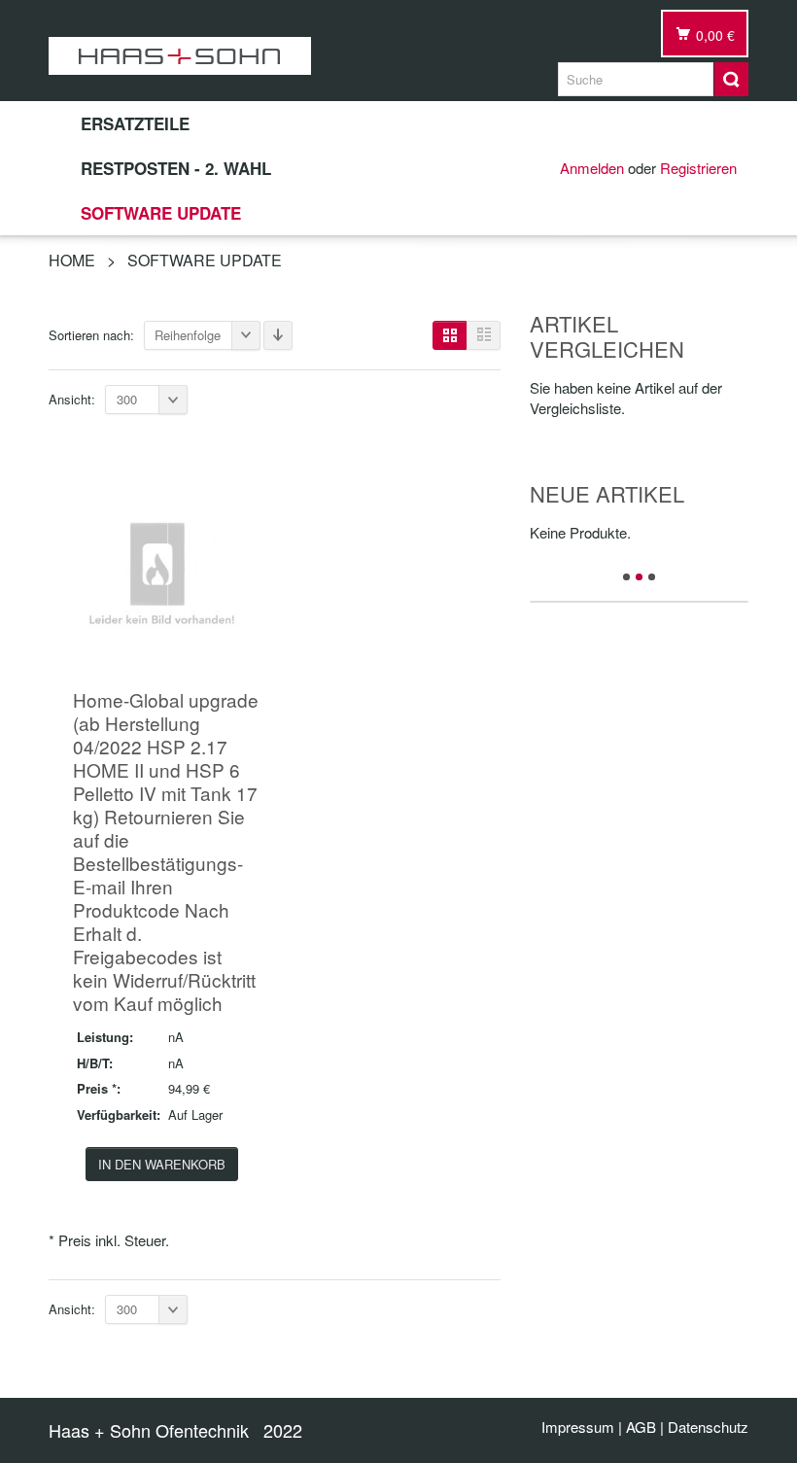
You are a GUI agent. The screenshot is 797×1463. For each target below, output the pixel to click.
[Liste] (484, 335)
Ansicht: (72, 399)
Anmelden (592, 167)
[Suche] (731, 79)
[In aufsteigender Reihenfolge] (278, 335)
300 (127, 399)
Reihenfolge (188, 335)
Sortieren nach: (91, 335)
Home (72, 260)
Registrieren (698, 167)
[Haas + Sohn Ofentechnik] (180, 56)
